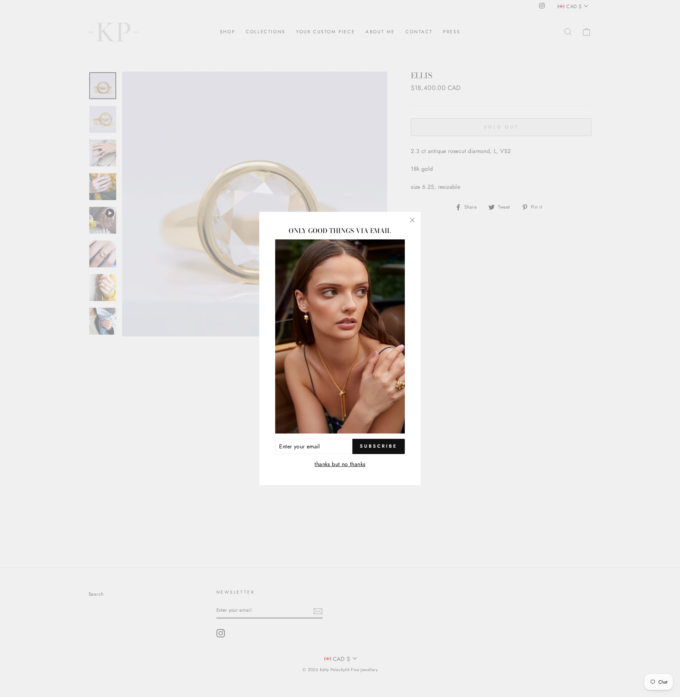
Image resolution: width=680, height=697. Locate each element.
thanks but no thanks (339, 464)
